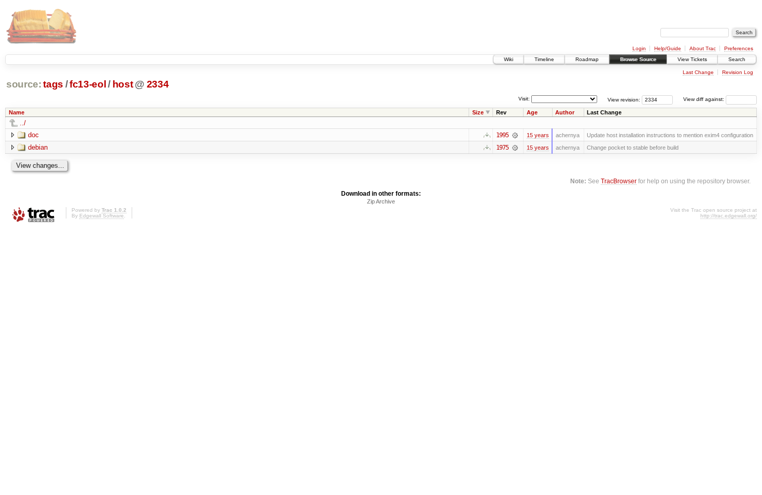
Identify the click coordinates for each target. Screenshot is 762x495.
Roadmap (587, 59)
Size (478, 112)
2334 (158, 84)
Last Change (698, 72)
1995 (502, 135)
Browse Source (638, 59)
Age (532, 112)
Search (736, 59)
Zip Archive (381, 201)
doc (33, 135)
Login (639, 48)
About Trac (702, 48)
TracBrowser (619, 181)
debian (38, 147)
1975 (502, 147)
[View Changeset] (515, 135)
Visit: (524, 98)
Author (564, 112)
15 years (538, 135)
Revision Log (737, 72)
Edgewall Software (101, 216)
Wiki (508, 59)
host (122, 84)
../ (23, 123)
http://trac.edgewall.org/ (728, 216)
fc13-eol (87, 84)
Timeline (544, 59)
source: (23, 84)
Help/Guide (667, 48)
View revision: (624, 99)
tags (53, 84)
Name (16, 112)
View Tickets (692, 59)
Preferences (738, 48)
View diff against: (704, 99)
